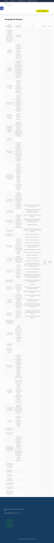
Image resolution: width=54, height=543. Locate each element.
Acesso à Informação (42, 10)
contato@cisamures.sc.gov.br (32, 1)
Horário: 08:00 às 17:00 (21, 1)
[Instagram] (27, 541)
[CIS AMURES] (8, 5)
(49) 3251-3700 (12, 1)
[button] (1, 8)
